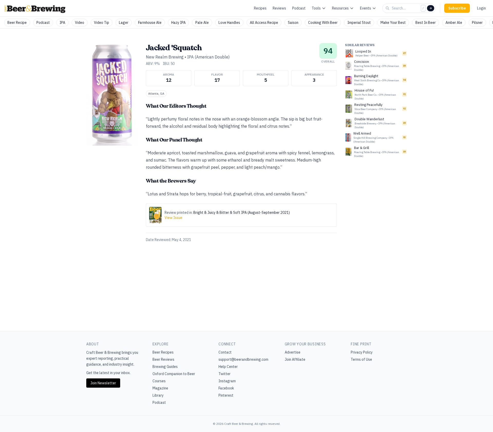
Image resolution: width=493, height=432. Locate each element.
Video (79, 22)
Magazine (160, 388)
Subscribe (457, 8)
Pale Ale (202, 22)
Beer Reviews (163, 359)
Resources (340, 8)
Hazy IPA (178, 22)
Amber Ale (453, 22)
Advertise (292, 352)
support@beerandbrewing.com (243, 359)
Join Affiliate (295, 359)
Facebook (226, 388)
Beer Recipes (163, 352)
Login (481, 8)
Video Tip (101, 22)
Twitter (225, 373)
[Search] (430, 8)
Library (158, 395)
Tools (316, 8)
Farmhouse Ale (150, 22)
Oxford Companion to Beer (174, 373)
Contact (225, 352)
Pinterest (226, 395)
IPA (62, 22)
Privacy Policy (362, 352)
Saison (293, 22)
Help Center (228, 366)
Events (365, 8)
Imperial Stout (359, 22)
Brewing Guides (165, 366)
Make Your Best (393, 22)
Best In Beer (425, 22)
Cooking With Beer (323, 22)
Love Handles (229, 22)
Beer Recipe (17, 22)
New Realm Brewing (165, 56)
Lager (123, 22)
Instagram (227, 381)
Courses (159, 381)
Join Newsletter (103, 383)
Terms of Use (361, 359)
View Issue (173, 217)
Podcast (299, 8)
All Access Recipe (264, 22)
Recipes (260, 8)
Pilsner (477, 22)
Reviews (279, 8)
